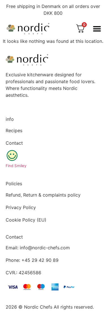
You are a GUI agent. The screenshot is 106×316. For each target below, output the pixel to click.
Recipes (14, 130)
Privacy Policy (21, 207)
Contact (14, 143)
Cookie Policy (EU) (26, 220)
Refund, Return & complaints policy (43, 195)
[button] (96, 28)
